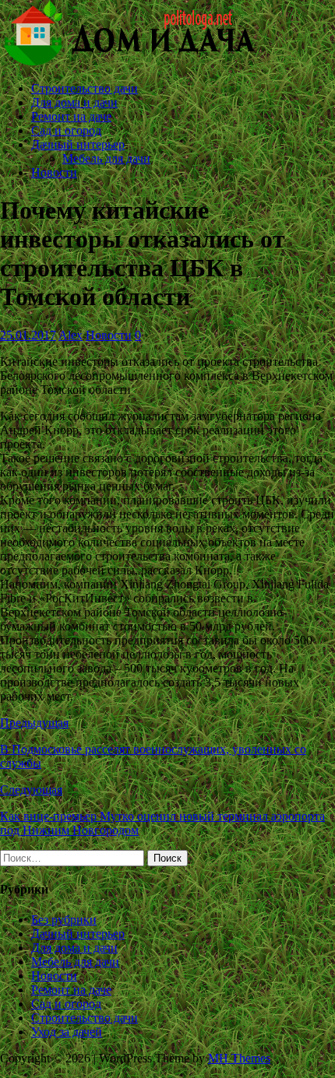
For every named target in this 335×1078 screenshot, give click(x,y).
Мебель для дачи (106, 158)
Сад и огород (66, 130)
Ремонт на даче (71, 116)
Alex (70, 335)
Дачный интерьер (78, 144)
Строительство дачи (84, 88)
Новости (54, 172)
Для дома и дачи (74, 102)
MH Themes (239, 1058)
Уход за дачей (66, 1031)
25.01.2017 (28, 335)
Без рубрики (64, 919)
